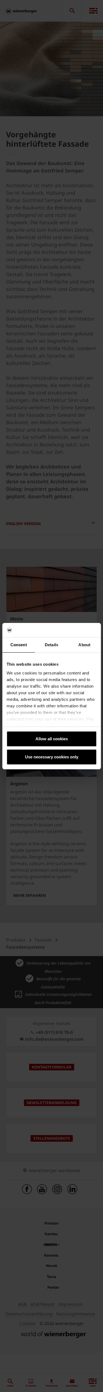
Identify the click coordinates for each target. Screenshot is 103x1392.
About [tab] (84, 644)
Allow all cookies (51, 738)
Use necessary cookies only (51, 757)
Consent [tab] (18, 644)
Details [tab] (51, 644)
